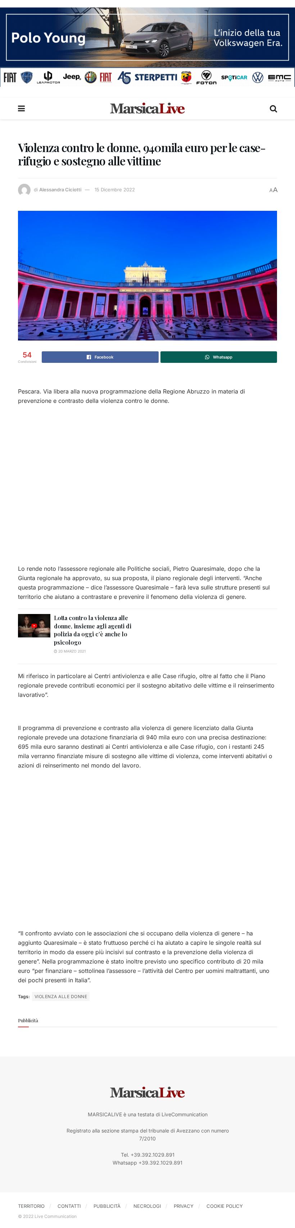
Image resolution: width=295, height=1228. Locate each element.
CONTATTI (69, 1206)
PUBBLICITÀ (107, 1206)
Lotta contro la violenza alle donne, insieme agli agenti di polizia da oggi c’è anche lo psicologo (92, 630)
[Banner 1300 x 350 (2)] (147, 46)
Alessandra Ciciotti (60, 189)
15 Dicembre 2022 (115, 189)
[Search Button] (273, 108)
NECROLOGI (147, 1206)
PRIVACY (184, 1206)
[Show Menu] (21, 108)
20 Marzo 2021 (71, 651)
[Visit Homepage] (147, 108)
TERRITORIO (31, 1206)
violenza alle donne (61, 996)
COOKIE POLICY (224, 1206)
